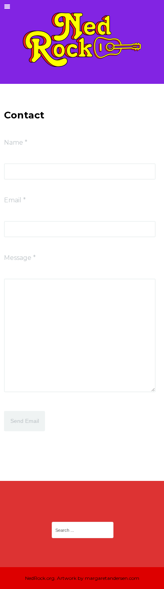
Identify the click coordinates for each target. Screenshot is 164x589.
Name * (15, 142)
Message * (20, 258)
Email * (15, 200)
